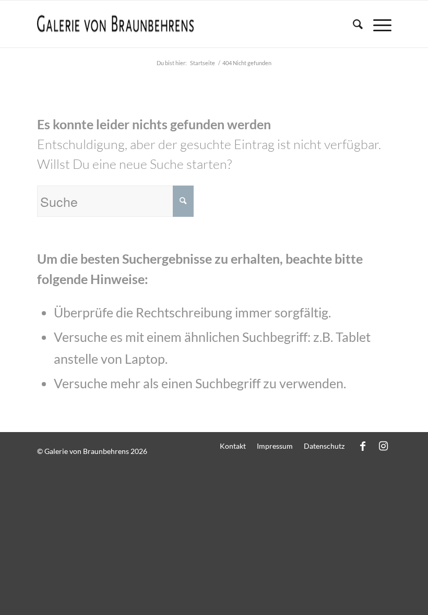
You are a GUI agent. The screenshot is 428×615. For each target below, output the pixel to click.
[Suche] (352, 24)
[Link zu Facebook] (363, 445)
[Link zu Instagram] (383, 445)
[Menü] (377, 24)
